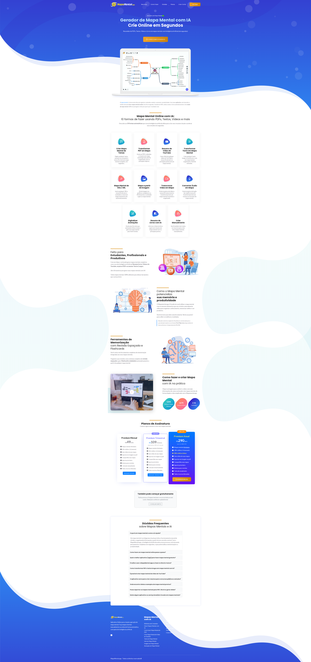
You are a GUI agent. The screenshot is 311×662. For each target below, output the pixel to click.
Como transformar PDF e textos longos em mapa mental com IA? (152, 568)
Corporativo (169, 632)
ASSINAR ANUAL (182, 479)
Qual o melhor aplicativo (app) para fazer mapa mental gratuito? (153, 558)
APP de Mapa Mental (170, 629)
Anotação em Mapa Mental (151, 646)
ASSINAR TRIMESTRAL (155, 475)
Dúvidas (164, 4)
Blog (167, 621)
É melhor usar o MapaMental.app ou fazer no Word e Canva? (150, 563)
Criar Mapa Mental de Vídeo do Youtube (152, 635)
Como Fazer (154, 4)
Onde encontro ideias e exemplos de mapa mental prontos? (150, 584)
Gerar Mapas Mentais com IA (151, 627)
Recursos (144, 4)
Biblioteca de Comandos (151, 623)
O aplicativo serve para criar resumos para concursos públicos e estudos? (155, 579)
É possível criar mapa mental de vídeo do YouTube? (148, 574)
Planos (173, 4)
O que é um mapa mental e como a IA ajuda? (145, 533)
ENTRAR (195, 4)
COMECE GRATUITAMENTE (156, 39)
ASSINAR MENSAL (129, 473)
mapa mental (124, 102)
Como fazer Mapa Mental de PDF (152, 631)
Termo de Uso (184, 626)
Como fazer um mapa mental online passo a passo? (148, 552)
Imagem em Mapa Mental (151, 643)
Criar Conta (182, 4)
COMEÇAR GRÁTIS (155, 504)
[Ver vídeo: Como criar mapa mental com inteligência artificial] (132, 392)
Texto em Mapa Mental (150, 639)
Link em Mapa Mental (150, 641)
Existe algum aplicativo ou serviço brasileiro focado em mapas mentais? (155, 595)
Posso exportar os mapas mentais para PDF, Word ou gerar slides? (153, 590)
